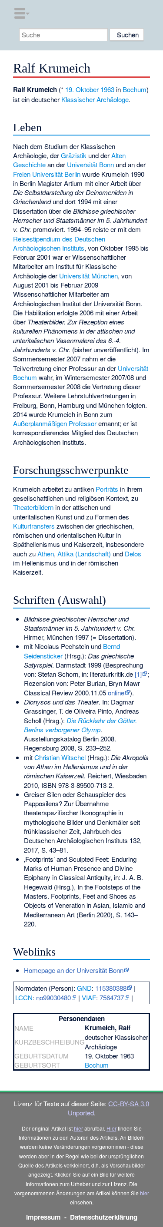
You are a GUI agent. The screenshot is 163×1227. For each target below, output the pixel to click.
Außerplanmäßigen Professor (54, 423)
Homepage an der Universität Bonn (73, 970)
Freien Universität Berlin (46, 174)
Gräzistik (73, 155)
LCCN (24, 997)
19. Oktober (82, 89)
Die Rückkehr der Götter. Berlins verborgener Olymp (80, 725)
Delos (133, 553)
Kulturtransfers (34, 525)
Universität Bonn (90, 164)
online (116, 692)
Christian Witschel (60, 757)
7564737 (112, 997)
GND (84, 987)
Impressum (43, 1217)
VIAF (89, 997)
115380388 (110, 987)
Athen (45, 553)
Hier (111, 1128)
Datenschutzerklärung (103, 1217)
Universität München (88, 275)
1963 (107, 89)
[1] (138, 673)
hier (78, 1128)
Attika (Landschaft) (84, 553)
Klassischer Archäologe (95, 99)
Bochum (134, 89)
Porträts (107, 488)
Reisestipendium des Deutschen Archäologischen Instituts (59, 243)
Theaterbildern (33, 507)
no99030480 (53, 997)
